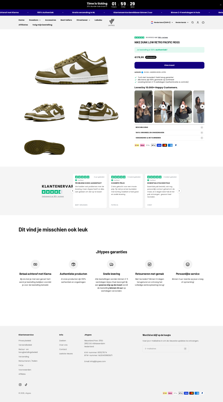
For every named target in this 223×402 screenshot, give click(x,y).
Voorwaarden (25, 369)
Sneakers (33, 20)
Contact (63, 349)
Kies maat (169, 65)
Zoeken (62, 340)
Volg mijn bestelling (42, 24)
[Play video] (143, 106)
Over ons (63, 345)
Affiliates (23, 24)
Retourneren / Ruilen (28, 361)
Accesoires (50, 20)
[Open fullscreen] (150, 120)
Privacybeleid (25, 340)
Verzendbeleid (25, 345)
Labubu (98, 20)
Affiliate (22, 374)
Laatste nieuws (66, 353)
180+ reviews (163, 37)
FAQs (21, 365)
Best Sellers (66, 20)
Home (21, 20)
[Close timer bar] (221, 5)
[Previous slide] (73, 191)
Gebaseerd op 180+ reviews (53, 196)
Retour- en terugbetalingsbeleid (28, 351)
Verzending (24, 356)
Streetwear (82, 20)
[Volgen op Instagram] (20, 384)
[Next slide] (179, 191)
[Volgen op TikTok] (26, 384)
